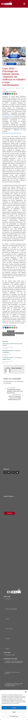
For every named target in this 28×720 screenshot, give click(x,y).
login (15, 381)
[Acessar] (9, 549)
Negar (14, 712)
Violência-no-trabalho (8, 335)
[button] (25, 692)
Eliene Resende (16, 368)
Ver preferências (14, 716)
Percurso (8, 599)
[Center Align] (5, 472)
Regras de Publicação (11, 609)
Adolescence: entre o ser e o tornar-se (12, 673)
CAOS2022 (11, 331)
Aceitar (14, 707)
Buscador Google (10, 655)
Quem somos (9, 628)
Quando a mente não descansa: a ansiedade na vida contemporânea (14, 662)
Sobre (7, 618)
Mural (5, 89)
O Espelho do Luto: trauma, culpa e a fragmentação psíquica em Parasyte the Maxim (14, 684)
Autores (8, 648)
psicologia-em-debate (8, 333)
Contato (8, 638)
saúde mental (19, 333)
